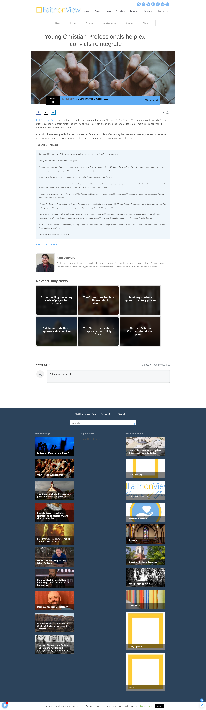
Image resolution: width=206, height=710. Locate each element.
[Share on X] (46, 112)
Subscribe (148, 11)
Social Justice (95, 99)
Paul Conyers (70, 99)
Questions (120, 11)
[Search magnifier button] (134, 422)
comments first (162, 364)
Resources (134, 11)
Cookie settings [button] (146, 706)
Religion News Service (47, 120)
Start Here (79, 414)
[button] (168, 11)
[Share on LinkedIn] (53, 112)
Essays (97, 11)
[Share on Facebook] (38, 112)
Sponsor (112, 414)
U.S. (106, 99)
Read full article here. (47, 244)
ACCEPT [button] (159, 706)
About (87, 11)
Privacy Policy (123, 414)
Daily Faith (83, 99)
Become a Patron (99, 414)
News (108, 11)
